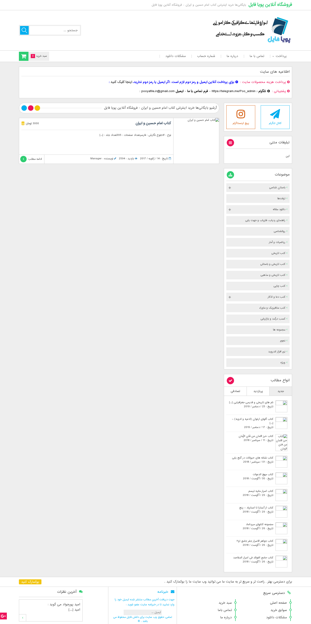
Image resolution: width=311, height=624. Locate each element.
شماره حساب (206, 56)
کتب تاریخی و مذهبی (272, 275)
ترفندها (281, 198)
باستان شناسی (277, 188)
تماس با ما (257, 56)
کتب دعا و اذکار (276, 297)
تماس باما (225, 610)
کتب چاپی (279, 286)
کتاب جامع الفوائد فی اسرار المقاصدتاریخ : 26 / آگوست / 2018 (253, 560)
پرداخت (281, 56)
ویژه (282, 363)
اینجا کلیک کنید (121, 82)
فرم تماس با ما (197, 91)
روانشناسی (279, 231)
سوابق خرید (278, 610)
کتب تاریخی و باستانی (272, 264)
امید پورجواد (71, 604)
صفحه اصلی (278, 602)
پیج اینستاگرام (241, 123)
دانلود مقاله (279, 209)
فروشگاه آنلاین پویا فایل (270, 4)
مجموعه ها (279, 330)
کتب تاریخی (278, 253)
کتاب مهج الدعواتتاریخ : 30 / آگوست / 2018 (258, 476)
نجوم (282, 341)
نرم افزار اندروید (276, 352)
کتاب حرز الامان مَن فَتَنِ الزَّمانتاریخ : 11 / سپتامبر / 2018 (256, 438)
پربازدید (258, 391)
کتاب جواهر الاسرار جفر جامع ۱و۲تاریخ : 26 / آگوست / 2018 (255, 543)
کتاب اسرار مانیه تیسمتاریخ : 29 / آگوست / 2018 (258, 493)
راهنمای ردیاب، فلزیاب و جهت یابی (265, 220)
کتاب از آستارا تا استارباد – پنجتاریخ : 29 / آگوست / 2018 (256, 510)
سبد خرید (225, 602)
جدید (281, 391)
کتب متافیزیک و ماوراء (272, 308)
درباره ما (232, 56)
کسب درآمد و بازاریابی (272, 319)
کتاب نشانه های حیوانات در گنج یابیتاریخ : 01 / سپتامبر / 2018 (252, 460)
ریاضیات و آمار (277, 242)
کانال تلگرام (275, 123)
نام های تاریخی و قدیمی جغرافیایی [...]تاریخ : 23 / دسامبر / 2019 (251, 404)
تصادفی (235, 391)
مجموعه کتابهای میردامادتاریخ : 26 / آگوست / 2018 (258, 526)
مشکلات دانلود (175, 56)
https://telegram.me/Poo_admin (233, 91)
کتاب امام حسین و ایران (153, 123)
